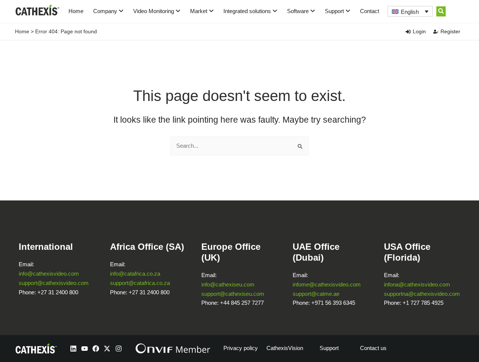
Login (419, 31)
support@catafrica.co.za (140, 283)
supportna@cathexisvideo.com (422, 294)
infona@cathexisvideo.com (417, 284)
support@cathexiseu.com (232, 294)
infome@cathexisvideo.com (327, 284)
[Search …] (441, 11)
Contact (369, 11)
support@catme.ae (316, 294)
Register (450, 31)
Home (75, 11)
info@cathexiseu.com (227, 284)
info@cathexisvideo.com (49, 273)
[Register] (435, 31)
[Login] (408, 31)
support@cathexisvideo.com (54, 283)
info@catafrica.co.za (135, 273)
